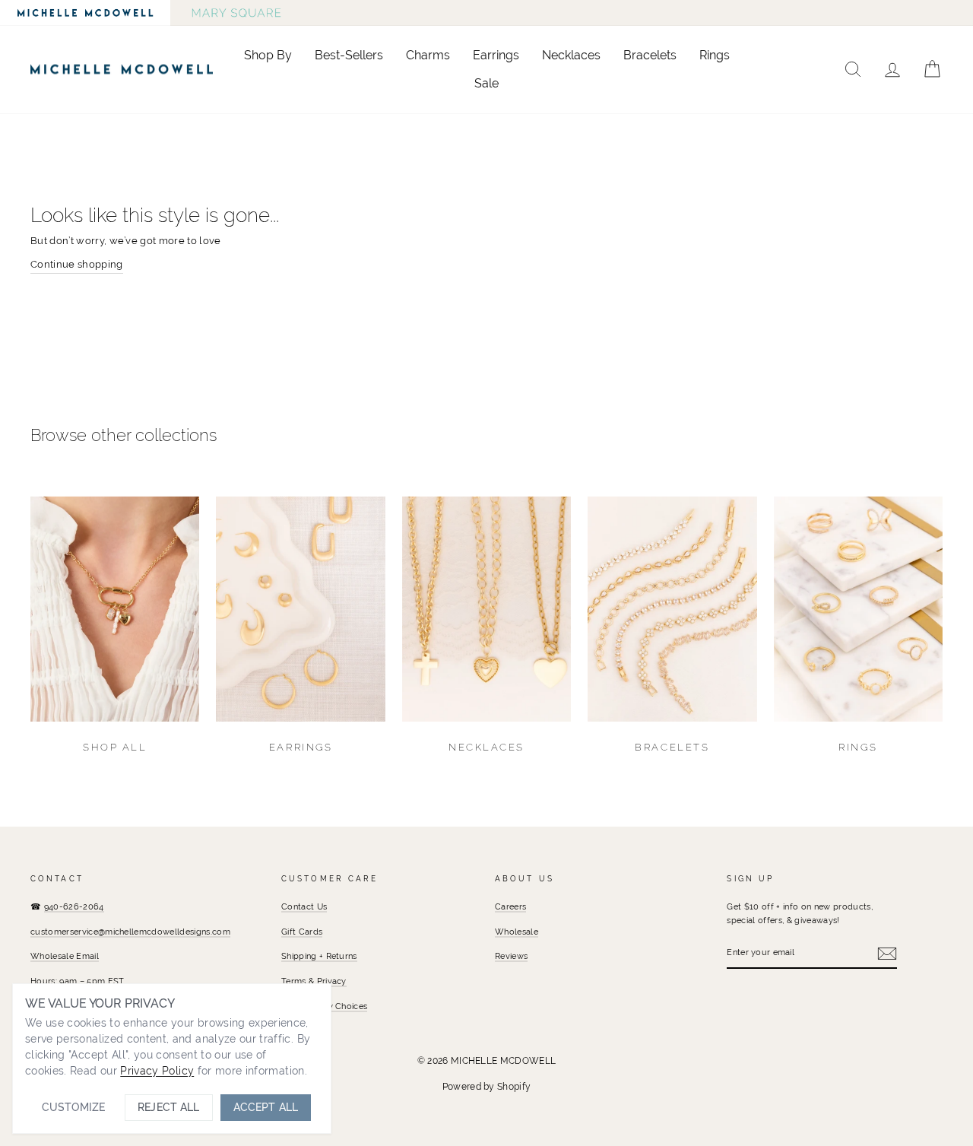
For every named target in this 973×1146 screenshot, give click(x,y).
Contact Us (304, 906)
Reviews (511, 955)
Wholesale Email (64, 955)
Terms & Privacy (314, 981)
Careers (510, 906)
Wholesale (516, 931)
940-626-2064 (74, 906)
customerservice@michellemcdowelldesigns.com (130, 931)
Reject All (168, 1107)
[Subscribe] (887, 953)
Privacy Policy (157, 1071)
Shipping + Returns (319, 955)
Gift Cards (301, 931)
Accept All (265, 1107)
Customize (73, 1107)
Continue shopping (76, 264)
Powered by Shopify (486, 1086)
